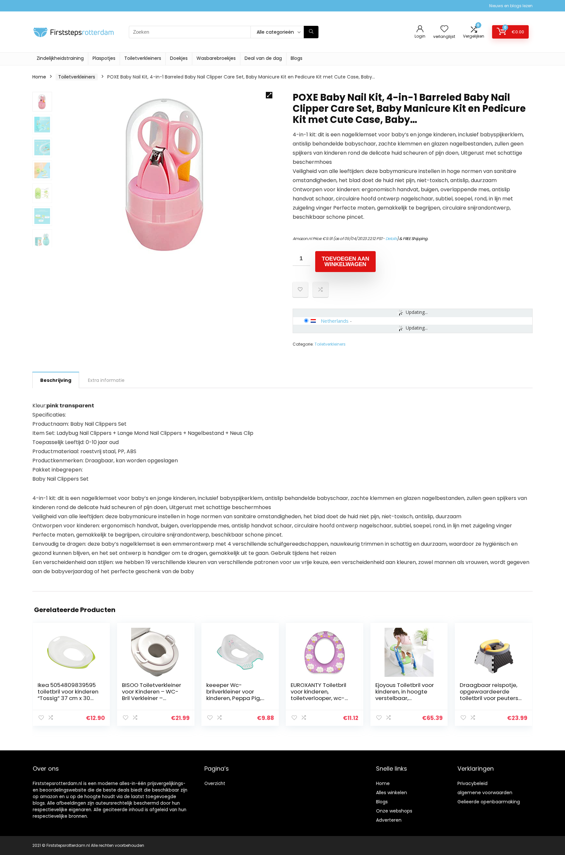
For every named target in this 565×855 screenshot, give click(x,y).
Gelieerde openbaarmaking (488, 801)
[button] (269, 95)
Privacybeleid (472, 783)
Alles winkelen (391, 792)
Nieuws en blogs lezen (511, 6)
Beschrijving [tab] (55, 380)
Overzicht (214, 783)
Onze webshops (394, 811)
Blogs (296, 58)
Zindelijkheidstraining (60, 58)
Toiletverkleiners (142, 58)
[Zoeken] (311, 32)
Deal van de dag (263, 58)
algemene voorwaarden (484, 792)
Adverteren (389, 820)
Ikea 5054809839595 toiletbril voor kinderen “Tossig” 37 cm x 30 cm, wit (68, 695)
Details (391, 238)
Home (39, 77)
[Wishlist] (444, 29)
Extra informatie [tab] (106, 380)
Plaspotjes (104, 58)
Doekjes (179, 58)
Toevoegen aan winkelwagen (345, 261)
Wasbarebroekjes (216, 58)
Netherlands (335, 320)
